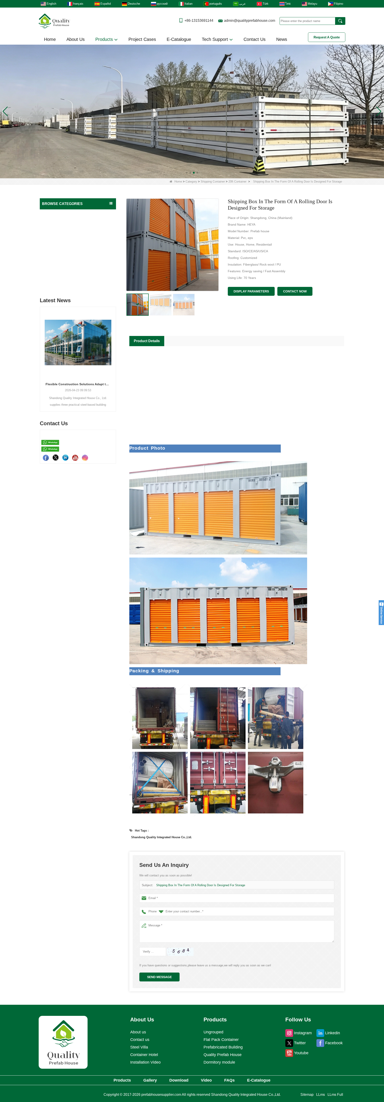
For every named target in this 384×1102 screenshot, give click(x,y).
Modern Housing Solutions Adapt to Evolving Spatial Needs (78, 384)
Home (50, 39)
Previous (41, 351)
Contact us (139, 1039)
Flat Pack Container (57, 231)
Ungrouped (51, 284)
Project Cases (142, 39)
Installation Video (145, 1062)
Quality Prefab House (58, 213)
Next (114, 351)
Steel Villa (139, 1047)
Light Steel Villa (54, 240)
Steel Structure (53, 275)
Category (191, 181)
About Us (75, 39)
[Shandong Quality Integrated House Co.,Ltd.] (54, 20)
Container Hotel (144, 1054)
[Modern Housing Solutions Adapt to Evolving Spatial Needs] (78, 342)
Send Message (159, 977)
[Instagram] (85, 457)
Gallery (150, 1080)
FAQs (229, 1080)
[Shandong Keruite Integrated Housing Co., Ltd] (63, 1042)
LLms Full (335, 1094)
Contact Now (295, 291)
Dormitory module (219, 1062)
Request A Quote (327, 37)
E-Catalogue (179, 39)
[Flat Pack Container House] (192, 111)
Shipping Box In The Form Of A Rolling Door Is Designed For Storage (200, 885)
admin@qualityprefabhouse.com (249, 20)
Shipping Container (213, 181)
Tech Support (215, 39)
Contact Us (255, 39)
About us (138, 1032)
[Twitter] (55, 457)
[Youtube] (75, 457)
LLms (320, 1094)
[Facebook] (45, 457)
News (281, 39)
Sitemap (307, 1094)
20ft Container (237, 181)
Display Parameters (251, 291)
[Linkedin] (65, 457)
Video (206, 1080)
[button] (187, 173)
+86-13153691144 (198, 20)
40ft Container (56, 257)
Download (178, 1080)
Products (104, 39)
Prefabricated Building (58, 222)
